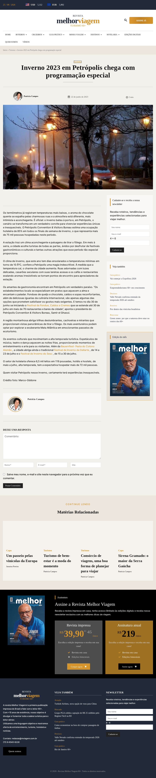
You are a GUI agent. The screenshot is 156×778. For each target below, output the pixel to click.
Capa (9, 550)
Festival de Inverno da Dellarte (71, 349)
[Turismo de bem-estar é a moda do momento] (59, 535)
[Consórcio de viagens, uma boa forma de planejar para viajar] (96, 535)
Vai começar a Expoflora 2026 (123, 279)
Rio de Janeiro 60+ (63, 749)
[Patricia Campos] (18, 96)
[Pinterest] (44, 198)
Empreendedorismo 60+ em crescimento (127, 288)
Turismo (12, 50)
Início (5, 50)
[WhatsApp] (51, 198)
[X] (37, 198)
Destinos (113, 293)
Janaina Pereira (12, 566)
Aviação (58, 700)
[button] (125, 20)
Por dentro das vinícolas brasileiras (125, 309)
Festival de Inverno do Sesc (36, 353)
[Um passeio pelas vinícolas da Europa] (22, 535)
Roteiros (113, 305)
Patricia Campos (31, 96)
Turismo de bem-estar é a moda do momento (57, 561)
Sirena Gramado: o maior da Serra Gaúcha (133, 561)
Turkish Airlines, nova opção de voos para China (76, 704)
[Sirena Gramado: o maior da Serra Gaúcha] (134, 535)
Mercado (58, 709)
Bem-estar (114, 315)
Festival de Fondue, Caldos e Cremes (48, 305)
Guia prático (115, 275)
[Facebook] (30, 198)
